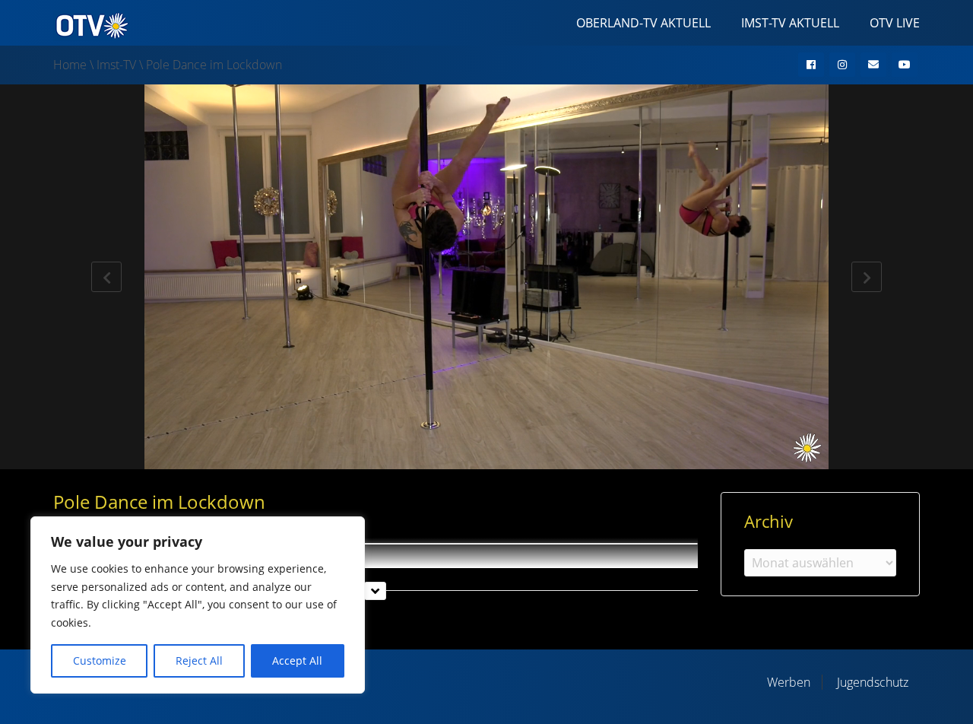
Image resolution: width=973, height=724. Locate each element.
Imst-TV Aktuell (790, 22)
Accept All (297, 660)
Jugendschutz (872, 682)
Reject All (199, 660)
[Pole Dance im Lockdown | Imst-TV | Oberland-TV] (91, 24)
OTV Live (895, 22)
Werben (788, 682)
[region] (197, 605)
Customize (99, 660)
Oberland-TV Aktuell (643, 22)
